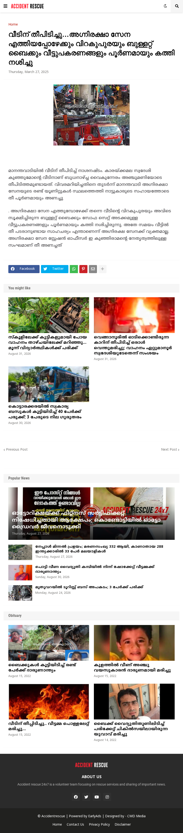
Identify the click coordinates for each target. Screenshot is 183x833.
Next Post (169, 450)
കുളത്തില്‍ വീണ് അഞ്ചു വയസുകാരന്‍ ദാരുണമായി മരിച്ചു (132, 668)
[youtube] (97, 797)
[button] (5, 6)
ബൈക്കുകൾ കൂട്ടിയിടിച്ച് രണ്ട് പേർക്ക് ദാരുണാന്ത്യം (42, 668)
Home (13, 24)
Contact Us (75, 825)
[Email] (93, 269)
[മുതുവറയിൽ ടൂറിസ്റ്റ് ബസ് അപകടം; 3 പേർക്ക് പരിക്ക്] (20, 593)
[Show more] (102, 269)
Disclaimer (123, 825)
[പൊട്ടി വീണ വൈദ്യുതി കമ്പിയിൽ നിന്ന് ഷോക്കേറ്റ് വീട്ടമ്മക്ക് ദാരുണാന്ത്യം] (20, 572)
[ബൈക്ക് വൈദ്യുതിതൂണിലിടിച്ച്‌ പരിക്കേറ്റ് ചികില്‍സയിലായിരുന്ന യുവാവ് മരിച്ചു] (134, 701)
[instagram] (107, 797)
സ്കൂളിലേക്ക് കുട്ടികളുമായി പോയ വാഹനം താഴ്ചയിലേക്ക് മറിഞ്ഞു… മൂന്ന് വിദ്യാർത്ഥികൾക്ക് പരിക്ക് (47, 343)
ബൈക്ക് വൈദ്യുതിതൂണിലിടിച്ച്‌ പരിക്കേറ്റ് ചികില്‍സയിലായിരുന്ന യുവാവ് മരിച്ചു (131, 729)
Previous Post (17, 450)
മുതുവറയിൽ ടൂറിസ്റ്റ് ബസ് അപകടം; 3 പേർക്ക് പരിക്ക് (89, 587)
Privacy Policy (99, 825)
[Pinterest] (83, 269)
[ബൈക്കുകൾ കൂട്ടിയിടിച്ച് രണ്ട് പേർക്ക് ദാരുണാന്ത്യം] (48, 643)
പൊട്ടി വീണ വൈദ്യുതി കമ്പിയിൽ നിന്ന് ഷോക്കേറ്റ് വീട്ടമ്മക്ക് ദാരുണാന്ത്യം (94, 569)
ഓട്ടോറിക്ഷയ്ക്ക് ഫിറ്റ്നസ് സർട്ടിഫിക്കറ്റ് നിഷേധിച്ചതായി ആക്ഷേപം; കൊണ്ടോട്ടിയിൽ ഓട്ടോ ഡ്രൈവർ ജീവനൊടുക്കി (86, 520)
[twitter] (86, 797)
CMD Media (136, 816)
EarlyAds (94, 816)
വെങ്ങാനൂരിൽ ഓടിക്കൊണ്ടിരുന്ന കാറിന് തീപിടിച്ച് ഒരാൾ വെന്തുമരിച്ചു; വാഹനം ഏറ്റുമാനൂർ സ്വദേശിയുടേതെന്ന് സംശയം (133, 345)
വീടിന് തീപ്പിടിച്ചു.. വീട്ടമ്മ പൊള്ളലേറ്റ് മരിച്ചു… (48, 726)
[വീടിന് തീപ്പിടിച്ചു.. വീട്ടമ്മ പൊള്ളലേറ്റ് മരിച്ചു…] (48, 701)
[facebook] (76, 797)
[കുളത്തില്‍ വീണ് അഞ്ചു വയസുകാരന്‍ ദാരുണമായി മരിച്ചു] (134, 643)
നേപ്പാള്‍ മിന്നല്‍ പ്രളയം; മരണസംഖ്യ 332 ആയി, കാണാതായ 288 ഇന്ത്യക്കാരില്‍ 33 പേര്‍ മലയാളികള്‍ (99, 549)
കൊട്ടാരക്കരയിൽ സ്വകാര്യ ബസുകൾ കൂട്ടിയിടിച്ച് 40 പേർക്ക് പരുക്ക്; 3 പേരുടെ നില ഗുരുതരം (44, 412)
